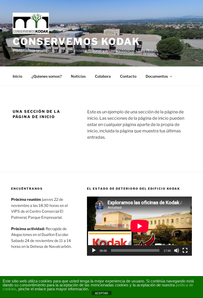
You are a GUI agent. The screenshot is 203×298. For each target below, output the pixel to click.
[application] (139, 226)
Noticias (78, 76)
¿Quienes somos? (46, 76)
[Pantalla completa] (185, 250)
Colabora (103, 76)
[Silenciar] (176, 250)
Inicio (17, 76)
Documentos (157, 76)
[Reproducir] (93, 250)
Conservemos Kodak (76, 41)
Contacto (128, 76)
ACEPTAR (101, 293)
